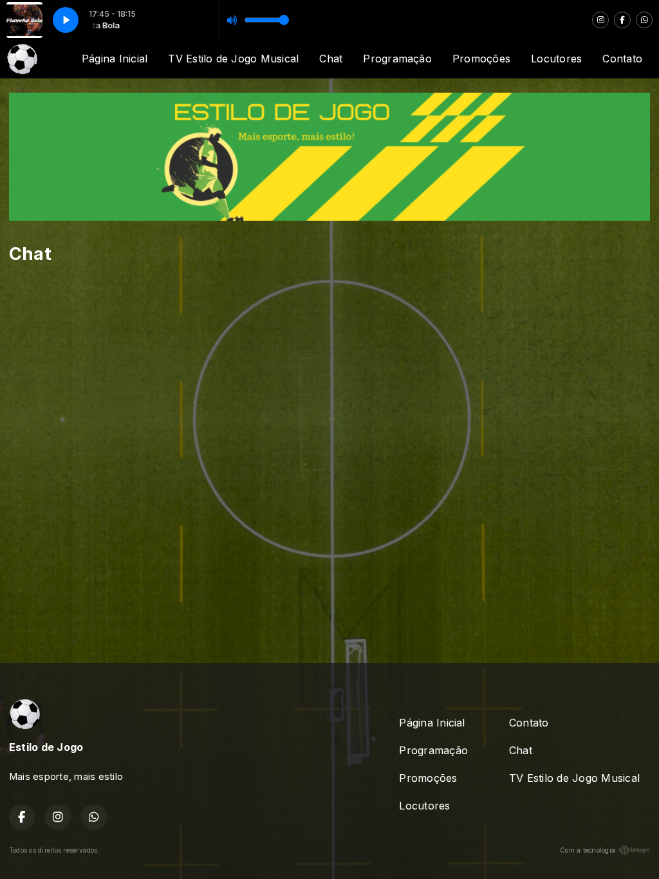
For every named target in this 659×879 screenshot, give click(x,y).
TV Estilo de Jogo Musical (233, 58)
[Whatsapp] (644, 20)
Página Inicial (114, 58)
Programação (397, 58)
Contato (622, 58)
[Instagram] (600, 20)
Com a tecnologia (587, 850)
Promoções (481, 58)
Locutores (556, 58)
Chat (330, 58)
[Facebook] (622, 20)
